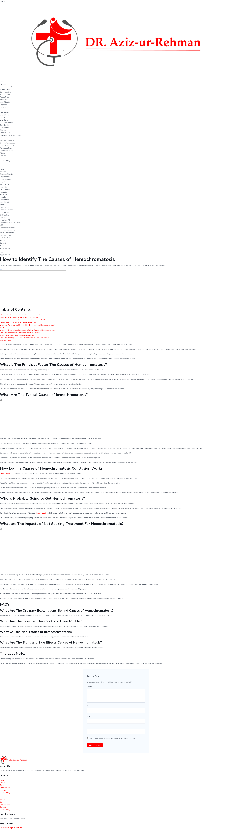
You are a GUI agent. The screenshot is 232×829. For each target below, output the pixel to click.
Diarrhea (3, 130)
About (2, 153)
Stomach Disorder (6, 87)
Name (89, 706)
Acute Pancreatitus (7, 145)
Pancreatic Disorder (7, 140)
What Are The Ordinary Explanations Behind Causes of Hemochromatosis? (28, 330)
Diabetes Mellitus (6, 150)
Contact (3, 156)
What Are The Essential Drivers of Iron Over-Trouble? (20, 333)
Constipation (4, 125)
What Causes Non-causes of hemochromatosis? (17, 335)
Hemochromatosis (7, 473)
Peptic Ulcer (4, 97)
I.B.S (1, 138)
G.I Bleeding (4, 128)
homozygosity (41, 513)
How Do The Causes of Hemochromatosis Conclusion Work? (22, 320)
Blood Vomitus (5, 92)
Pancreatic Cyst (6, 148)
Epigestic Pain (5, 89)
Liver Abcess (4, 112)
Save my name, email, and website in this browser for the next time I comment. (112, 738)
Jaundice (3, 110)
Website (89, 727)
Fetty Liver (4, 107)
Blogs (2, 158)
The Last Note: (5, 340)
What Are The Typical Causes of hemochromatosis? (19, 317)
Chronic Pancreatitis (7, 143)
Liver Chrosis (4, 115)
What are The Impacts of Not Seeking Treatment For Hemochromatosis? (27, 325)
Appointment (5, 788)
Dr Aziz (2, 1)
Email (89, 716)
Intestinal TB (5, 133)
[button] (116, 165)
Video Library (5, 161)
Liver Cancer (4, 120)
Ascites (2, 117)
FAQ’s (2, 328)
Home (2, 82)
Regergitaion (5, 94)
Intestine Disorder (6, 122)
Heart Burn (4, 100)
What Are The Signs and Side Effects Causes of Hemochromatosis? (25, 338)
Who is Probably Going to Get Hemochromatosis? (18, 322)
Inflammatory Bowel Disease (10, 135)
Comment (90, 686)
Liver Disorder (5, 102)
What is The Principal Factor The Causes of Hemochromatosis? (23, 315)
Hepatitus (4, 105)
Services (3, 84)
